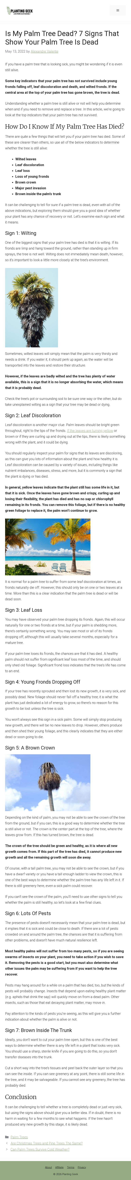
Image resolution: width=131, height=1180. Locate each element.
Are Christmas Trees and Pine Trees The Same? (47, 1143)
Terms (70, 1167)
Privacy (82, 1167)
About (48, 1167)
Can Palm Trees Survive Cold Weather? (40, 1149)
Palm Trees (19, 1137)
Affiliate (59, 1167)
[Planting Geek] (19, 10)
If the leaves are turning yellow (90, 431)
